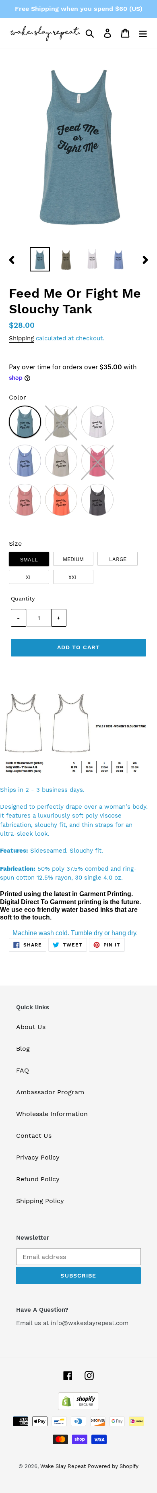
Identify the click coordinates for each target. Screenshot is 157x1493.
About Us (30, 1027)
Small (29, 560)
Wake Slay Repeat (63, 1466)
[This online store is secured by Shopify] (78, 1408)
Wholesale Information (52, 1114)
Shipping (21, 338)
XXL (73, 577)
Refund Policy (38, 1179)
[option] (40, 259)
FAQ (22, 1070)
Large (117, 559)
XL (29, 577)
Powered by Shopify (113, 1466)
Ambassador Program (50, 1092)
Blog (23, 1048)
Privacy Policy (38, 1157)
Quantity (23, 598)
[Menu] (143, 33)
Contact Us (34, 1135)
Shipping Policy (40, 1201)
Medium (73, 559)
